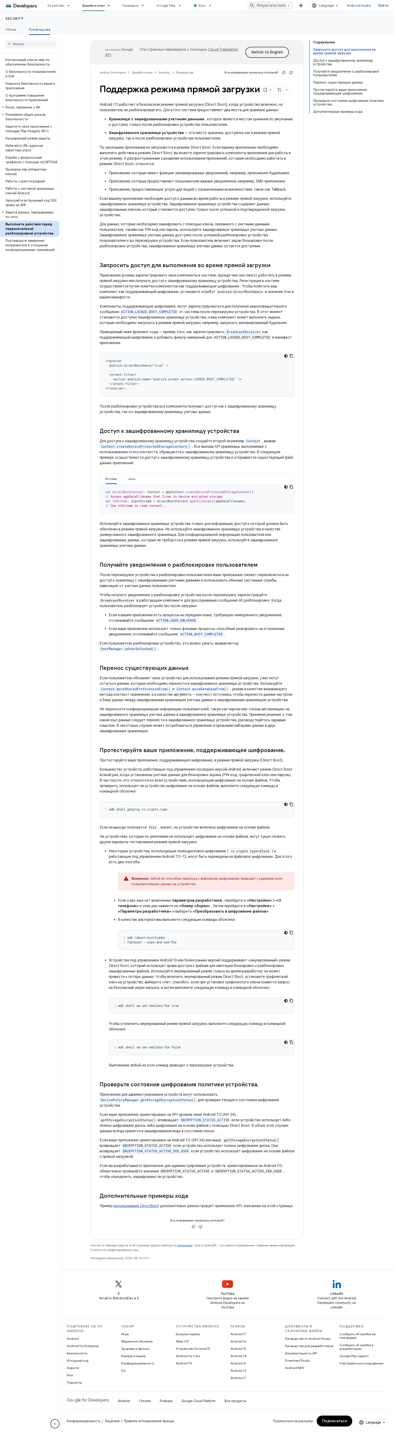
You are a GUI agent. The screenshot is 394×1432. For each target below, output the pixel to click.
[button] (30, 107)
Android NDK (294, 1368)
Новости (73, 1368)
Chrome (145, 1401)
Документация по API (301, 1353)
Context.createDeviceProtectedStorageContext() (145, 446)
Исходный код (78, 1360)
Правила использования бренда (149, 1421)
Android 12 (238, 1371)
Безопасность (77, 1353)
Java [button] (131, 479)
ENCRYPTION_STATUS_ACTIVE (205, 1120)
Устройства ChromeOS (193, 1349)
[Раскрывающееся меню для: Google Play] (182, 5)
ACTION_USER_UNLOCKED (176, 620)
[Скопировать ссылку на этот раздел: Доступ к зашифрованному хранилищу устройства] (243, 431)
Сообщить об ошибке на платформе (358, 1336)
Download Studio (297, 1360)
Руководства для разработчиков (309, 1346)
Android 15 (238, 1349)
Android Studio (359, 5)
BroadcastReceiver (243, 332)
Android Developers (113, 72)
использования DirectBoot (136, 1206)
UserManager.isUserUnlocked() (128, 649)
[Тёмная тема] (286, 356)
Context (253, 441)
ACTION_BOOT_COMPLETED (201, 634)
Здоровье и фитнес (135, 1349)
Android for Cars (188, 1356)
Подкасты (74, 1382)
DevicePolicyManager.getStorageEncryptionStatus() (148, 1100)
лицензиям (184, 1245)
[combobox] (270, 5)
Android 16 (238, 1341)
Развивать (130, 5)
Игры (125, 1334)
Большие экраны (188, 1334)
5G (123, 1371)
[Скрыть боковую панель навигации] (55, 1423)
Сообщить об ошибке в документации (356, 1347)
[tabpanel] (197, 498)
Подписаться (334, 1421)
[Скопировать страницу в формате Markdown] (280, 90)
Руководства (39, 29)
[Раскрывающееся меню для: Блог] (212, 5)
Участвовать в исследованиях (362, 1363)
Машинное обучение (137, 1341)
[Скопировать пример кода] (291, 356)
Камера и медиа (133, 1356)
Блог (202, 5)
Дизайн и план (93, 5)
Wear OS (182, 1341)
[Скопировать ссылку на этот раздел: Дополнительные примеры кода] (192, 1196)
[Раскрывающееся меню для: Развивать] (145, 5)
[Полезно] (284, 72)
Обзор (10, 29)
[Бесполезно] (291, 72)
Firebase (166, 1401)
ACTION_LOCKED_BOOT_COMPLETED (149, 312)
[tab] (111, 478)
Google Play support (354, 1356)
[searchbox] (30, 44)
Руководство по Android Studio (308, 1339)
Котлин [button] (111, 479)
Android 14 (238, 1356)
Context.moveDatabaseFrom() (202, 689)
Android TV (184, 1363)
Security (14, 18)
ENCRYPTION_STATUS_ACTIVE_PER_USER (156, 1151)
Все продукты (235, 1401)
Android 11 (238, 1378)
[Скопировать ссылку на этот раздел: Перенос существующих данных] (193, 668)
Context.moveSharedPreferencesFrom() (135, 689)
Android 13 (238, 1363)
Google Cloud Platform (198, 1401)
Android (73, 1339)
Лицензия (112, 1421)
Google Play (166, 5)
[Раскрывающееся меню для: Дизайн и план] (111, 5)
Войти (383, 5)
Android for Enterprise (83, 1346)
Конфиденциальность (137, 1363)
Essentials (56, 5)
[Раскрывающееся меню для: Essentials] (70, 5)
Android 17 (238, 1334)
